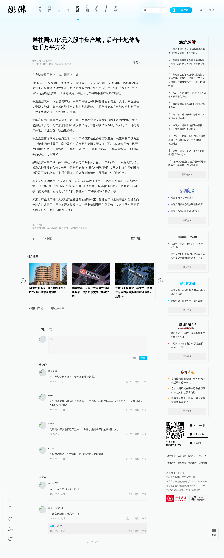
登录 (199, 10)
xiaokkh (51, 423)
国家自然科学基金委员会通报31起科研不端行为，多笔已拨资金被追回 (186, 64)
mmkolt (51, 448)
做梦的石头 (53, 483)
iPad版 (197, 442)
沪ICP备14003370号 (176, 473)
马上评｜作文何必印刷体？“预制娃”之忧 (187, 245)
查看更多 (187, 220)
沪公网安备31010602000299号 (181, 477)
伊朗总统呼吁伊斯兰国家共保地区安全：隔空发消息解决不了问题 (188, 256)
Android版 (199, 425)
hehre (50, 395)
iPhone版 (199, 434)
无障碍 (210, 10)
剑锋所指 (52, 371)
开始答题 (187, 356)
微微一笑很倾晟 (55, 508)
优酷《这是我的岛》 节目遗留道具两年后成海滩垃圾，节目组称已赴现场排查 (186, 140)
